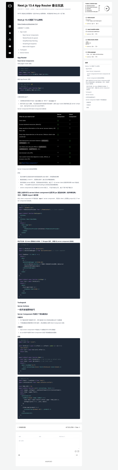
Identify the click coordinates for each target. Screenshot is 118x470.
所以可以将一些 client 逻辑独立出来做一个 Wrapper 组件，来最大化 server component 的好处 (97, 88)
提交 (77, 455)
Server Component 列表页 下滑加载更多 (96, 100)
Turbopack (88, 92)
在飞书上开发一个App (72, 427)
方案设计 (88, 105)
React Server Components (93, 71)
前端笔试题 (22, 427)
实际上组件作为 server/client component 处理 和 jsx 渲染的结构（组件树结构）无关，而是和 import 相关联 (98, 82)
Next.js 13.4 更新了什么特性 (92, 66)
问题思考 (88, 102)
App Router (89, 68)
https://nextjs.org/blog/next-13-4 (27, 24)
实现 (87, 107)
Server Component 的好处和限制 (95, 78)
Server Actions (90, 94)
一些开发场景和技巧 (90, 97)
